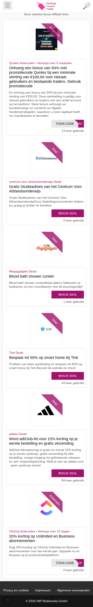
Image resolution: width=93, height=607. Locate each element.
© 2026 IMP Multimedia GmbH (46, 601)
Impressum (43, 590)
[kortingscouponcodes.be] (46, 6)
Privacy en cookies (16, 590)
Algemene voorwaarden (73, 590)
